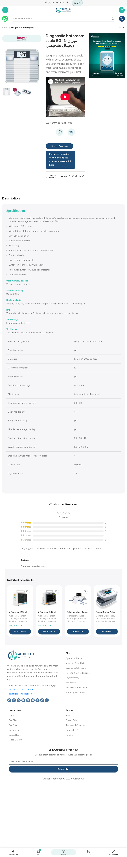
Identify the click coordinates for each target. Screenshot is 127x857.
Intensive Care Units (75, 663)
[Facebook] (9, 700)
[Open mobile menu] (5, 10)
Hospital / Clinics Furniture (78, 673)
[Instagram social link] (53, 3)
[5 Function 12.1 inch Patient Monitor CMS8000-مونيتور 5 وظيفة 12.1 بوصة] (20, 598)
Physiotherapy (72, 678)
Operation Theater (74, 658)
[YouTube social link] (57, 3)
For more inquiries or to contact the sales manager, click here (60, 160)
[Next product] (123, 27)
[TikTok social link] (67, 3)
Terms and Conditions (76, 725)
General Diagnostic (18, 616)
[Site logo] (63, 10)
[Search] (113, 19)
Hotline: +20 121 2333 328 (21, 689)
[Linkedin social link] (60, 3)
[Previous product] (116, 27)
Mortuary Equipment (75, 692)
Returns (69, 735)
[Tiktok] (47, 700)
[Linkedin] (23, 700)
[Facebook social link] (46, 3)
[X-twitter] (14, 700)
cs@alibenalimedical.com (20, 694)
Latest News (15, 735)
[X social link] (49, 3)
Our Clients (14, 720)
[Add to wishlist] (27, 591)
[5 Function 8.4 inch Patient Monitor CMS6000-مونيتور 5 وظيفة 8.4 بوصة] (49, 598)
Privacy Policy (72, 720)
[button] (5, 66)
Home (5, 27)
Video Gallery (15, 740)
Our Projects (14, 725)
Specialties (71, 683)
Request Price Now (59, 146)
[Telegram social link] (83, 177)
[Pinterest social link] (76, 177)
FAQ (68, 715)
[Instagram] (19, 700)
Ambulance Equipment (76, 687)
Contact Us (14, 730)
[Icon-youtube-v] (33, 700)
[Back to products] (119, 27)
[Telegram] (42, 700)
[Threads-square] (28, 700)
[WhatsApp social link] (64, 3)
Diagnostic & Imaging (22, 27)
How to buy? (72, 730)
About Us (13, 715)
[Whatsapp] (37, 700)
